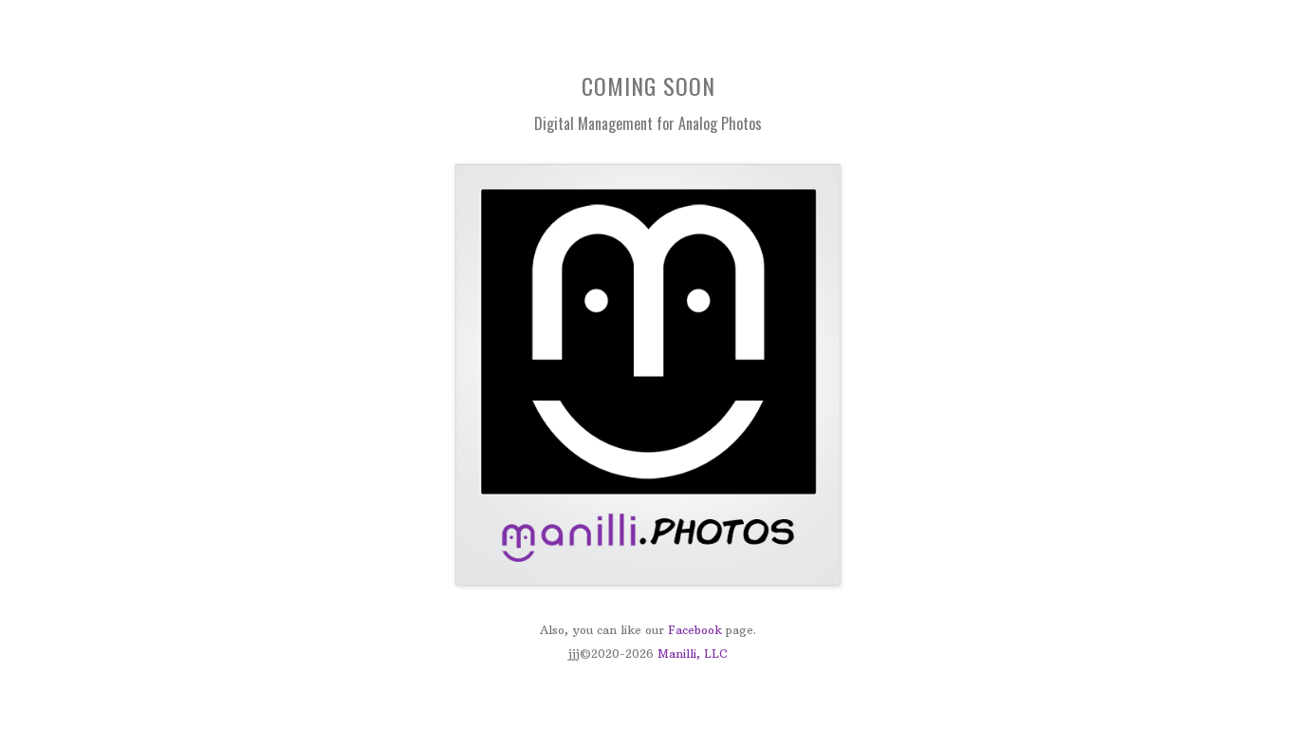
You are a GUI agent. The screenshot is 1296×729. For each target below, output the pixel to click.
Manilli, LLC (692, 653)
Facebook (695, 630)
